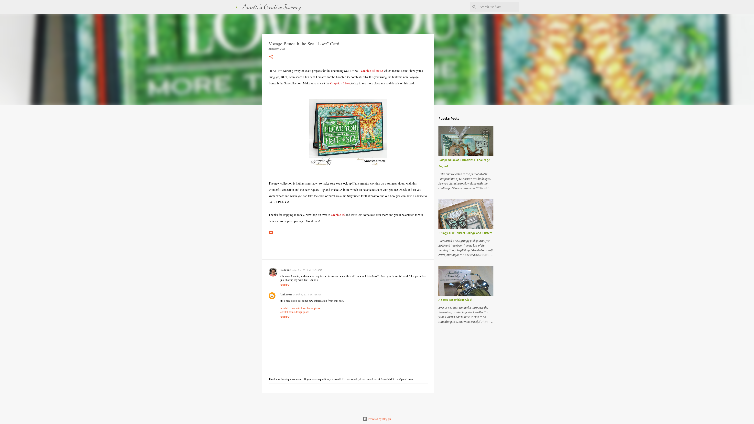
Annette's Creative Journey (271, 7)
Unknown (286, 294)
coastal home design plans (294, 312)
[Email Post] (271, 234)
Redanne (285, 270)
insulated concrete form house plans (300, 308)
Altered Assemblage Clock (455, 299)
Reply (284, 285)
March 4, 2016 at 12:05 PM (307, 270)
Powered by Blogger (379, 419)
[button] (271, 57)
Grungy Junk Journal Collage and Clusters (465, 233)
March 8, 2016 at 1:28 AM (307, 294)
